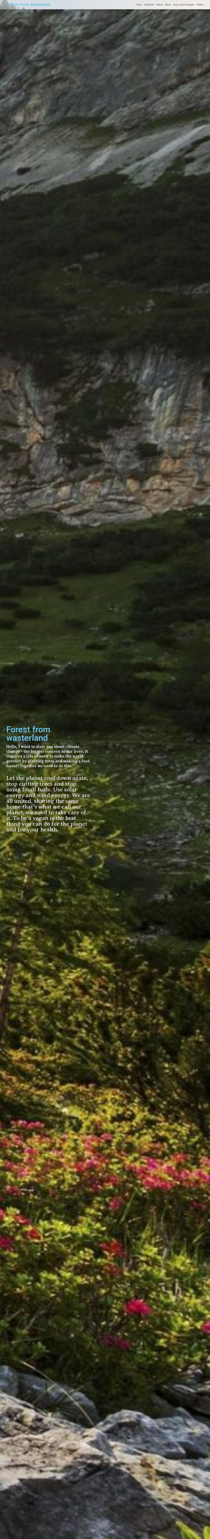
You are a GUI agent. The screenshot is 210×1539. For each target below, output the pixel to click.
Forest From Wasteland (28, 4)
